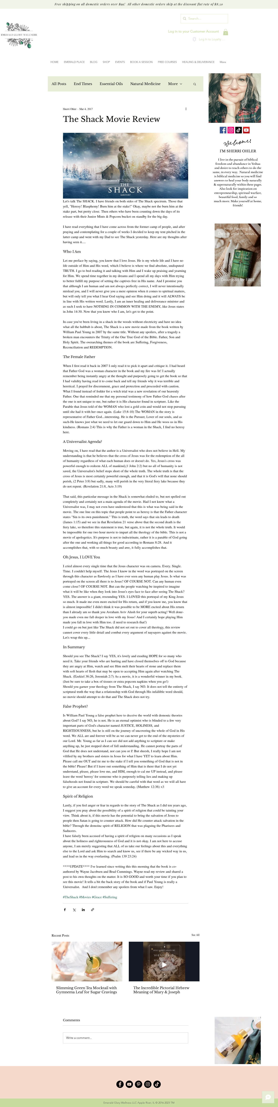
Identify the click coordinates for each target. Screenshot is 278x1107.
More (173, 84)
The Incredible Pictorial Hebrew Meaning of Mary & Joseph (161, 990)
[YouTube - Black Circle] (129, 1084)
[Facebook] (223, 130)
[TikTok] (238, 130)
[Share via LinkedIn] (83, 909)
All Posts (59, 84)
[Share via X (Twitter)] (74, 909)
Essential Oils (111, 84)
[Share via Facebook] (65, 909)
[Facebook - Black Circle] (120, 1084)
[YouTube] (246, 130)
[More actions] (186, 109)
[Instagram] (231, 130)
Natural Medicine (145, 84)
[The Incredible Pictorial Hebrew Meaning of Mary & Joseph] (164, 961)
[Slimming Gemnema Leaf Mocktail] (87, 961)
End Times (83, 84)
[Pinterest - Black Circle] (138, 1084)
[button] (225, 32)
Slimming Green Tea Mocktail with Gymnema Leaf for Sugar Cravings (86, 990)
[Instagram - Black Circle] (147, 1084)
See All (196, 935)
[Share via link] (92, 909)
